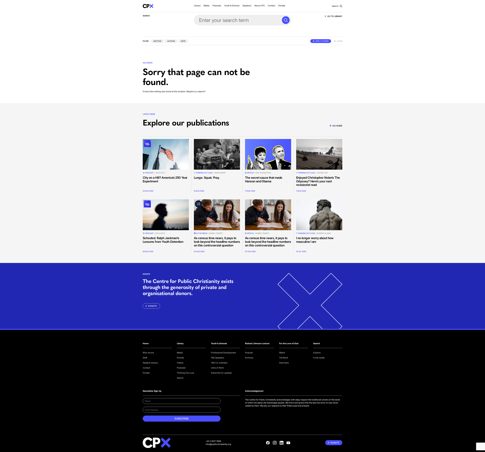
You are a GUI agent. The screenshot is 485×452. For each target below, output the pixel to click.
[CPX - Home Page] (166, 6)
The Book (283, 357)
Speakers (247, 5)
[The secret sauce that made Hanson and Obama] (268, 154)
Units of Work (217, 367)
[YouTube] (288, 443)
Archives (249, 357)
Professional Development (223, 352)
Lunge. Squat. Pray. (207, 177)
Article (250, 173)
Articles (180, 357)
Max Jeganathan (263, 173)
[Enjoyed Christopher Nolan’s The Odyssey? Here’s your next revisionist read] (319, 154)
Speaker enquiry (150, 362)
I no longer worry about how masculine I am (315, 240)
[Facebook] (268, 443)
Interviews (284, 362)
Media (206, 5)
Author (171, 41)
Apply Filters (322, 41)
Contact (271, 5)
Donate (281, 5)
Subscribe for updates (221, 373)
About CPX (259, 5)
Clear (339, 41)
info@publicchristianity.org (218, 444)
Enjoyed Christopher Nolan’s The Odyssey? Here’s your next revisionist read (318, 181)
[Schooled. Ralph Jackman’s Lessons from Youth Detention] (166, 214)
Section (157, 41)
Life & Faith (160, 173)
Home (146, 343)
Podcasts (216, 5)
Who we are (148, 352)
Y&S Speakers (217, 357)
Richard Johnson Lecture (257, 343)
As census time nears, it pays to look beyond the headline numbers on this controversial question (217, 241)
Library (197, 5)
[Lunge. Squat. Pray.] (217, 154)
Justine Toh (322, 173)
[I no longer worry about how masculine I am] (319, 214)
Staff (145, 357)
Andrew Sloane (324, 233)
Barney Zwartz (216, 233)
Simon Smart (220, 173)
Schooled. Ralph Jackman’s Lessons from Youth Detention (163, 240)
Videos (180, 362)
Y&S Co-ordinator (219, 362)
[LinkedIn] (281, 443)
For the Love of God (288, 343)
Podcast (149, 173)
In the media (319, 357)
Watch (282, 352)
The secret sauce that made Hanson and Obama (263, 179)
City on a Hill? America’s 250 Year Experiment (165, 179)
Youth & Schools (231, 5)
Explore (317, 352)
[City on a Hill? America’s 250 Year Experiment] (166, 154)
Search (180, 378)
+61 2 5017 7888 (213, 441)
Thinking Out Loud (185, 373)
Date (183, 41)
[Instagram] (275, 443)
